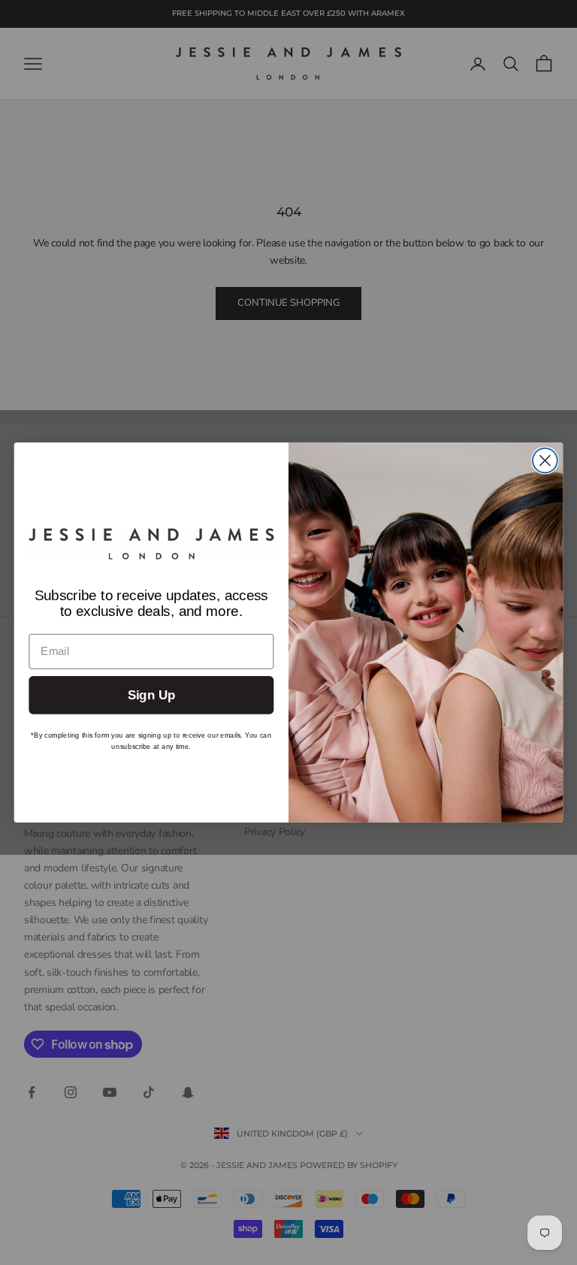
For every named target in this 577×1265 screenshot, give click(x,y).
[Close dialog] (545, 460)
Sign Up (152, 695)
